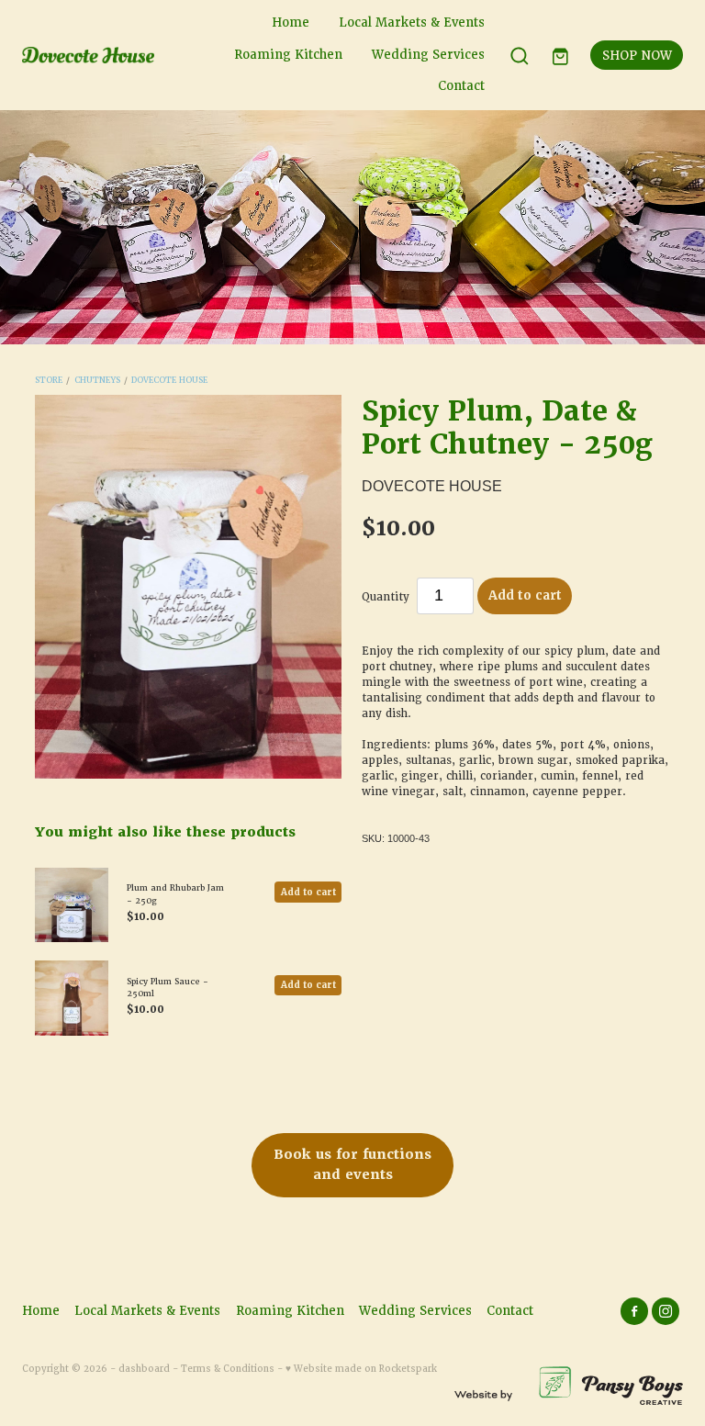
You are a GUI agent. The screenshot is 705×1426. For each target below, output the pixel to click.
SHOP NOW (637, 55)
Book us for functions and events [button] (352, 1164)
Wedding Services (428, 54)
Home (290, 22)
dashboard (144, 1369)
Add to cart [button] (525, 595)
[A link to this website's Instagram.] (665, 1311)
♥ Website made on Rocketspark (361, 1369)
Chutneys (97, 380)
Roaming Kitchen (288, 54)
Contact (461, 86)
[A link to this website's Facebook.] (634, 1311)
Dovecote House (169, 380)
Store (48, 380)
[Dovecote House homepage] (88, 55)
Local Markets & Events (412, 22)
